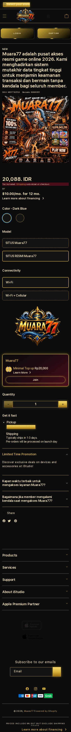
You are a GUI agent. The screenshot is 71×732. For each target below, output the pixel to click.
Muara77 (29, 711)
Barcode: (26, 92)
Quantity (8, 394)
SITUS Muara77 (16, 243)
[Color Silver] (20, 218)
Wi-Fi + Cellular (16, 295)
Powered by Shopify (45, 711)
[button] (4, 16)
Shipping (21, 184)
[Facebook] (5, 521)
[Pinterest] (16, 521)
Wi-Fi (9, 282)
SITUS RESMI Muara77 (21, 256)
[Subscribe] (57, 672)
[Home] (25, 16)
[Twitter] (10, 521)
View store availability (21, 426)
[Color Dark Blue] (6, 218)
